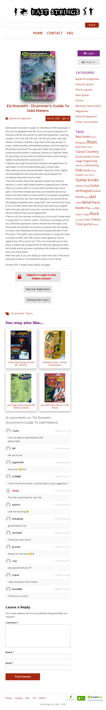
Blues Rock (81, 146)
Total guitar (83, 224)
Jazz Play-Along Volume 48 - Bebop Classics (21, 406)
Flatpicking (92, 165)
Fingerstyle (90, 161)
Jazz (92, 196)
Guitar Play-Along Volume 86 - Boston (21, 363)
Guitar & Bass (89, 175)
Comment (12, 622)
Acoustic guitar (84, 84)
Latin (78, 202)
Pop (87, 208)
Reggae (86, 214)
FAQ (70, 33)
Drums (79, 100)
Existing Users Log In (38, 299)
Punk (92, 208)
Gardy (15, 490)
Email (9, 663)
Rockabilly (79, 220)
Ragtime (79, 214)
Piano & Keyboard (86, 116)
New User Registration (38, 289)
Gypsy (86, 197)
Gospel (79, 174)
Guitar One (82, 186)
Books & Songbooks (20, 118)
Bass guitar (82, 95)
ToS (34, 698)
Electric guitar (83, 89)
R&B (97, 208)
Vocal (95, 224)
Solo (87, 219)
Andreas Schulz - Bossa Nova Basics (55, 363)
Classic (80, 151)
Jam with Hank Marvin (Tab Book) (55, 406)
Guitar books (87, 179)
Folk (78, 170)
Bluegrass (80, 142)
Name (10, 652)
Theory (29, 313)
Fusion (93, 170)
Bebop (93, 137)
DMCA (42, 698)
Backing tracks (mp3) (88, 105)
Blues (92, 142)
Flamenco (80, 165)
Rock (94, 213)
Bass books (82, 136)
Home (38, 33)
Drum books (17, 313)
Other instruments (86, 122)
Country (92, 151)
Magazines (81, 111)
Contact (55, 33)
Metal (86, 202)
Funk (86, 170)
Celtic (89, 147)
